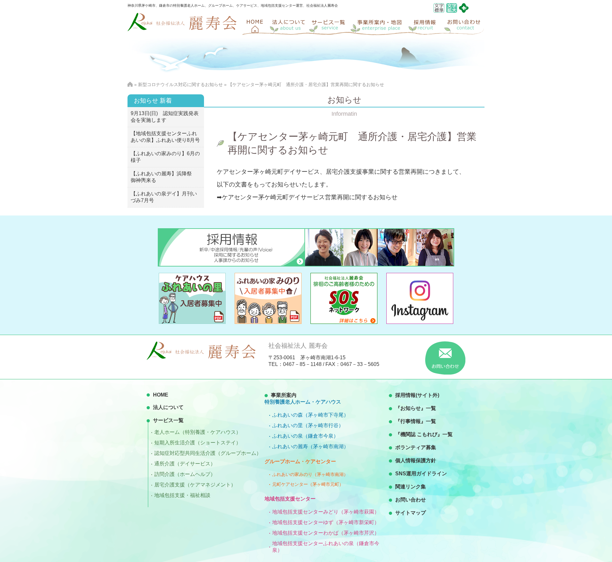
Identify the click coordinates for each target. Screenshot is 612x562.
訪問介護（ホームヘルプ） (184, 474)
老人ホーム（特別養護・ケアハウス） (197, 432)
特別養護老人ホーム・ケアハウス (303, 402)
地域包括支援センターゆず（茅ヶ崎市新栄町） (325, 522)
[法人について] (288, 25)
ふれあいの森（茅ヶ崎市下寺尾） (310, 415)
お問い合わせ (410, 499)
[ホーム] (255, 25)
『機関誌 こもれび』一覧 (424, 434)
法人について (168, 407)
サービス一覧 (168, 420)
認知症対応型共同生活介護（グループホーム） (207, 453)
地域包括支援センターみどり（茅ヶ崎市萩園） (325, 512)
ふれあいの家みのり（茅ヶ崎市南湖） (310, 474)
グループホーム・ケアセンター (300, 461)
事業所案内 (283, 395)
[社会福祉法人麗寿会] (182, 29)
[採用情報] (425, 25)
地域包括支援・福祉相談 (182, 495)
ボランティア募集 (415, 447)
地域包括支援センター (290, 498)
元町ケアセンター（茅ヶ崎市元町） (308, 484)
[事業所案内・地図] (379, 25)
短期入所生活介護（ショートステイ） (197, 442)
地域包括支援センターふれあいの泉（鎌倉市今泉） (325, 547)
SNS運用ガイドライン (421, 473)
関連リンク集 (410, 486)
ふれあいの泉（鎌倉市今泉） (305, 436)
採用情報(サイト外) (417, 395)
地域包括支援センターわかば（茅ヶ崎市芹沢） (325, 533)
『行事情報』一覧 (415, 421)
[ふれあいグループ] (464, 11)
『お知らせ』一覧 (415, 408)
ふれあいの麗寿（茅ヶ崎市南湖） (310, 446)
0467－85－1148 (302, 364)
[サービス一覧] (330, 25)
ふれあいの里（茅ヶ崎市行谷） (308, 425)
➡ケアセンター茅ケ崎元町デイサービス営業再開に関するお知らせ (307, 197)
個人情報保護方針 (415, 460)
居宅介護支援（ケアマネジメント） (195, 484)
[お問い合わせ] (463, 25)
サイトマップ (410, 512)
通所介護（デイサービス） (184, 463)
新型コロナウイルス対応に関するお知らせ (180, 84)
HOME (160, 395)
